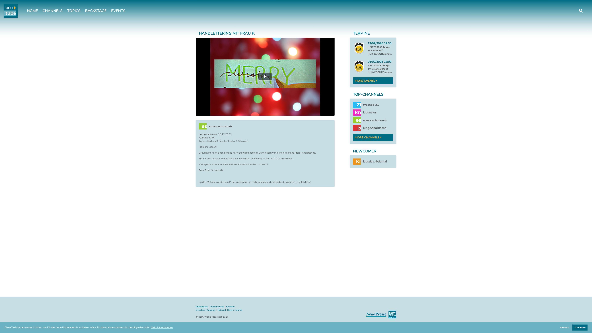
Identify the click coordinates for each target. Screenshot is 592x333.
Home (32, 10)
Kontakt (230, 306)
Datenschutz (217, 306)
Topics (73, 10)
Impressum (202, 306)
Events (118, 10)
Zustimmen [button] (580, 327)
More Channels (367, 137)
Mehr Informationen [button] (162, 327)
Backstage (96, 10)
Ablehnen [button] (564, 327)
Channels (53, 10)
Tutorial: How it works (229, 310)
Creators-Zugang (205, 310)
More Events (365, 81)
